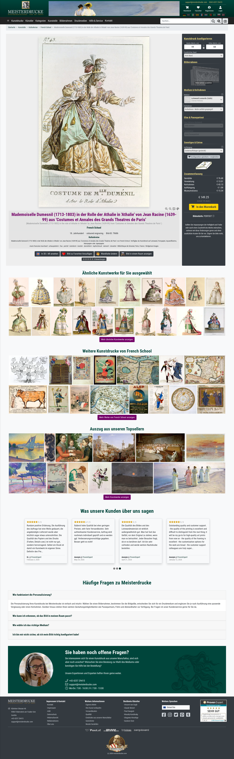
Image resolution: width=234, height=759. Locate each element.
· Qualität (88, 714)
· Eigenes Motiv (90, 705)
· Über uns (50, 724)
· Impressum (51, 708)
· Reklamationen (52, 721)
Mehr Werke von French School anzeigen (117, 417)
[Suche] (213, 21)
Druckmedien (80, 20)
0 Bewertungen (99, 259)
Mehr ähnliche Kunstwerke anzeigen (117, 339)
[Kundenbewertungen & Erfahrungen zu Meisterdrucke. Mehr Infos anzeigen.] (213, 710)
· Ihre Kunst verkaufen (93, 708)
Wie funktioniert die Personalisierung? (32, 594)
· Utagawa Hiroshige (130, 718)
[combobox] (203, 56)
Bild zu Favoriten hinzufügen (78, 253)
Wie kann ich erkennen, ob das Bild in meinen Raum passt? (42, 615)
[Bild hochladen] (225, 21)
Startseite (11, 27)
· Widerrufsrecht (52, 718)
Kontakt (108, 20)
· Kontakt (49, 705)
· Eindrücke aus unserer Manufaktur (98, 718)
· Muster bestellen (91, 724)
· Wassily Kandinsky (130, 714)
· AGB (48, 711)
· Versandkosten (91, 711)
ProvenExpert (40, 557)
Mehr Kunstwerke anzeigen (117, 497)
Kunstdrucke (17, 20)
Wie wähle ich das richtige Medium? (31, 625)
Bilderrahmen (66, 20)
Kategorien (40, 20)
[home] (8, 20)
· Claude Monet (129, 708)
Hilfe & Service (96, 20)
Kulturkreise (33, 27)
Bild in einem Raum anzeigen (138, 253)
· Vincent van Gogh (130, 705)
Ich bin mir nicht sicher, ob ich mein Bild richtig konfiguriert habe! (46, 634)
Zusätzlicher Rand (190, 52)
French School (46, 27)
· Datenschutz (51, 714)
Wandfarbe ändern (108, 253)
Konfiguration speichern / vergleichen (204, 157)
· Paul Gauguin (128, 711)
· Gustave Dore (128, 721)
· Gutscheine (89, 721)
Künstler (29, 20)
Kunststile (52, 20)
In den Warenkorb (205, 207)
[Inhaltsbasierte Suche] (219, 21)
